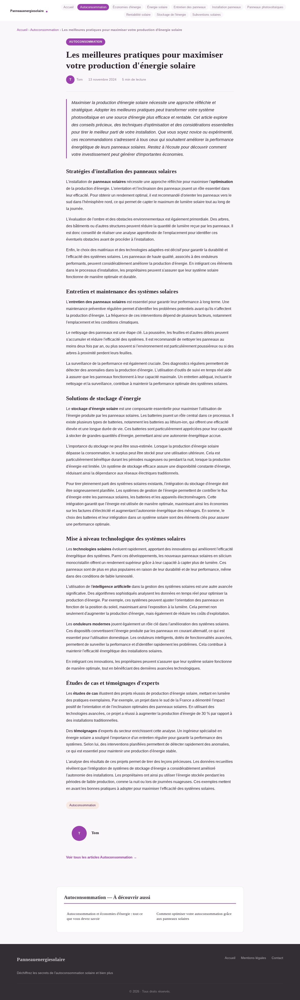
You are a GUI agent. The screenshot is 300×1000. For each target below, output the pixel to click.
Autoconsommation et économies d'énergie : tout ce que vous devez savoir (105, 916)
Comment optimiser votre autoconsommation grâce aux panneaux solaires (194, 916)
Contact (277, 958)
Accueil (69, 7)
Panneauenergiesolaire (41, 959)
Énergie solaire (157, 7)
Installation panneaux (226, 7)
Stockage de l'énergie (171, 14)
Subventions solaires (206, 14)
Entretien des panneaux (190, 7)
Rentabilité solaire (138, 14)
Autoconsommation (93, 7)
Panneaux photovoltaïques (265, 7)
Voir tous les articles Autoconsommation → (101, 857)
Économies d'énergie (127, 7)
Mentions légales (253, 958)
